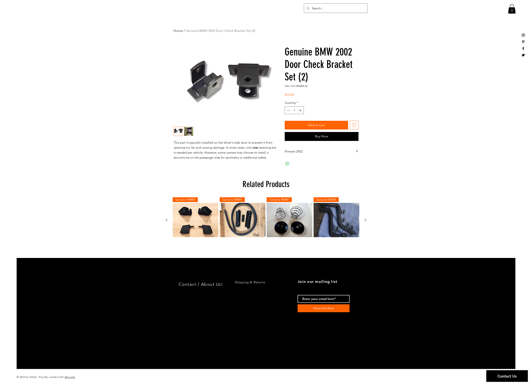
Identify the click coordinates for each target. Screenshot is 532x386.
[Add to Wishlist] (354, 125)
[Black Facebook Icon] (523, 48)
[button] (512, 9)
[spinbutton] (294, 110)
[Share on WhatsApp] (287, 163)
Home (178, 31)
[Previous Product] (166, 219)
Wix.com (70, 377)
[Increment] (300, 110)
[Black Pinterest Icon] (523, 42)
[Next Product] (365, 219)
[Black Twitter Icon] (523, 55)
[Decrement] (288, 110)
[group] (266, 220)
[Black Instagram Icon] (523, 35)
